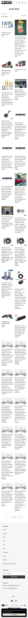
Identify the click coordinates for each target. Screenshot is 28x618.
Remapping (5, 552)
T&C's (4, 556)
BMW (4, 537)
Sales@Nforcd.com (12, 588)
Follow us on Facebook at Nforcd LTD (11, 585)
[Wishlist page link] (14, 2)
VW (4, 544)
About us (5, 533)
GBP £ (13, 596)
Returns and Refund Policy (9, 563)
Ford (4, 541)
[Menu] (25, 2)
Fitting (4, 548)
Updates (5, 559)
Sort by (3, 14)
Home (4, 529)
